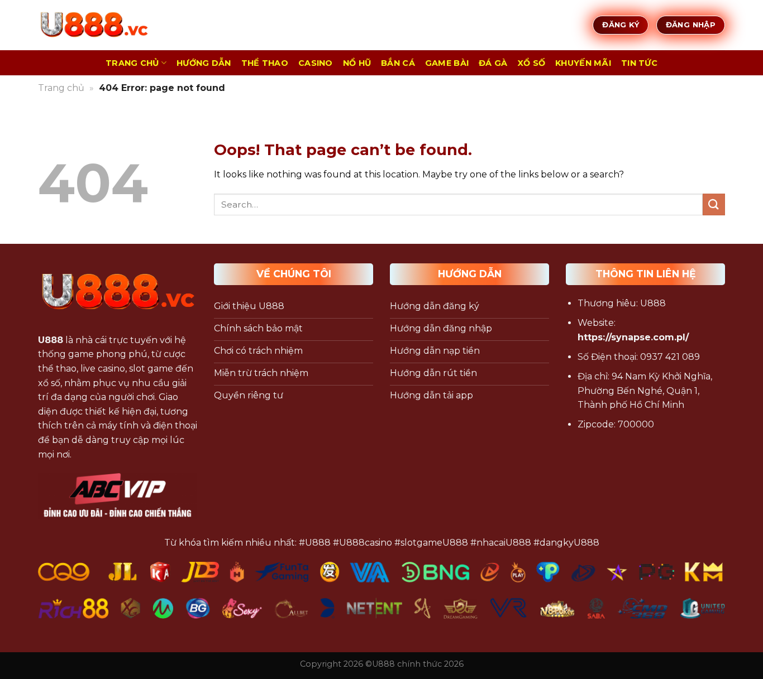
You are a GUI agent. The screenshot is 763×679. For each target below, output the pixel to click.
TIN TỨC (639, 63)
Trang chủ (61, 88)
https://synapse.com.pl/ (633, 337)
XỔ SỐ (531, 63)
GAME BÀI (447, 63)
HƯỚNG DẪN (204, 63)
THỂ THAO (264, 63)
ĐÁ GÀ (493, 63)
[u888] (94, 25)
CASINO (315, 63)
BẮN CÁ (398, 63)
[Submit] (714, 204)
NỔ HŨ (357, 63)
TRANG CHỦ (132, 63)
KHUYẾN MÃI (583, 63)
